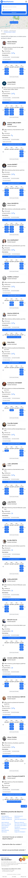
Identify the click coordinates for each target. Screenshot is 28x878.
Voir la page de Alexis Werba (14, 62)
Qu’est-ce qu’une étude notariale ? (14, 850)
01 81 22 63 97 (7, 172)
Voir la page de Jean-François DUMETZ (14, 794)
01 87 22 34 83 (7, 211)
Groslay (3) (17, 817)
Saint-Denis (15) (5, 822)
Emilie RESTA (12, 540)
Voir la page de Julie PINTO (14, 520)
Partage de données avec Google (8, 870)
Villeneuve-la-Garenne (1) (20, 828)
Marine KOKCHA (13, 313)
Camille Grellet (12, 423)
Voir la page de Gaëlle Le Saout (14, 295)
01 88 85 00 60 (7, 473)
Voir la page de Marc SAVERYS (14, 220)
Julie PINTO (11, 502)
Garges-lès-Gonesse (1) (20, 831)
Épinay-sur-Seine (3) (19, 822)
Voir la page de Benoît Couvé (14, 637)
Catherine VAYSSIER (14, 383)
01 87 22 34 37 (7, 321)
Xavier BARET (12, 164)
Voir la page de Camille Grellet (14, 443)
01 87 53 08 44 (7, 51)
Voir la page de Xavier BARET (14, 183)
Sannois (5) (4, 831)
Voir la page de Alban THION (14, 756)
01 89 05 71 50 (7, 432)
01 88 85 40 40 (7, 392)
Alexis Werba (12, 42)
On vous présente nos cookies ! (7, 871)
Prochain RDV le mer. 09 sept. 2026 (14, 801)
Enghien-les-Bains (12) (7, 817)
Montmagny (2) (5, 816)
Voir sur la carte (15, 22)
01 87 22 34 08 (7, 785)
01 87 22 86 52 (7, 629)
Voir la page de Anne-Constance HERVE (14, 717)
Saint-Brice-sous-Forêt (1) (20, 824)
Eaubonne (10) (5, 827)
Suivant (22, 806)
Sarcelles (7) (17, 827)
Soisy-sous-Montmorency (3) (20, 820)
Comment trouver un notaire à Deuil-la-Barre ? (12, 838)
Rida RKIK (11, 342)
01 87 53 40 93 (7, 745)
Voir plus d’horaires (14, 76)
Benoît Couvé (12, 620)
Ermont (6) (17, 830)
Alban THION (12, 737)
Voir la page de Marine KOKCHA (14, 329)
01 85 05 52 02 (7, 548)
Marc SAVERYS (12, 203)
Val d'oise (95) (12, 30)
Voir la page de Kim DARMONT (14, 256)
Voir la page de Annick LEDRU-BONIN (14, 676)
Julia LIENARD (12, 464)
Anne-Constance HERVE (16, 697)
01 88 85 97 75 (7, 665)
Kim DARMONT (12, 240)
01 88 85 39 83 (7, 511)
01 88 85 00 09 (7, 284)
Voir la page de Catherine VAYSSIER (14, 403)
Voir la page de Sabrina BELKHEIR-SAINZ (14, 144)
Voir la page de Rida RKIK (14, 362)
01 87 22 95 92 (7, 351)
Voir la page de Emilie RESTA (14, 559)
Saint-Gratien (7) (5, 825)
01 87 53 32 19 (7, 133)
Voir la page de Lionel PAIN (14, 102)
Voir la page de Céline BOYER (14, 599)
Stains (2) (4, 828)
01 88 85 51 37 (7, 588)
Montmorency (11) (19, 816)
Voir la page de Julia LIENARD (14, 481)
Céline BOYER (12, 579)
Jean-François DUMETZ (16, 776)
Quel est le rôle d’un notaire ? (12, 844)
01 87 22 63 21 (7, 706)
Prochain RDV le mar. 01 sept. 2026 (14, 337)
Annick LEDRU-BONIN (15, 658)
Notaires (6, 30)
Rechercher (14, 12)
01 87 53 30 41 (7, 247)
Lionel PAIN (11, 82)
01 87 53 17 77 (7, 91)
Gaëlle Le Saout (13, 277)
